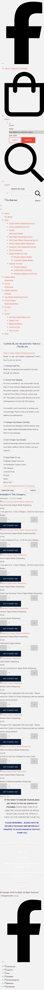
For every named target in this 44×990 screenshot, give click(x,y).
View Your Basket (10, 486)
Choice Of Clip (14, 327)
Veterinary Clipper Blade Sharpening (14, 637)
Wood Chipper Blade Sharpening (21, 243)
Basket (15, 140)
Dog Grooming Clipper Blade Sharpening (15, 505)
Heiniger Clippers (20, 267)
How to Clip (14, 330)
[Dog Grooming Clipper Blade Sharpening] (16, 502)
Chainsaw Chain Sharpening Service (22, 247)
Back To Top (4, 796)
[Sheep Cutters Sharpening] (11, 715)
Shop (6, 220)
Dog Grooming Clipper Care (19, 317)
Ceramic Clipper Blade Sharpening (13, 612)
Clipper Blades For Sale (18, 253)
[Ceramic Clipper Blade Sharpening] (14, 608)
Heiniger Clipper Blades (23, 257)
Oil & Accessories (15, 250)
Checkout (28, 140)
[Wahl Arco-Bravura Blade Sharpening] (15, 746)
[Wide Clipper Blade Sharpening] (13, 583)
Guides (7, 314)
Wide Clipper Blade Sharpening (12, 587)
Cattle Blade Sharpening (9, 661)
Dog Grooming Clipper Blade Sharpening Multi (17, 533)
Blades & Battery (16, 324)
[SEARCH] (38, 193)
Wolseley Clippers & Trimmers (25, 274)
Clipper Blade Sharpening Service (22, 223)
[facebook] (24, 63)
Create (16, 896)
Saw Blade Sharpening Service (21, 237)
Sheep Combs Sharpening (10, 686)
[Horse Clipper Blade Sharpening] (13, 555)
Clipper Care (14, 320)
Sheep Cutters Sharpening (10, 718)
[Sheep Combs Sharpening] (11, 683)
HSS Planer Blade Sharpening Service (23, 240)
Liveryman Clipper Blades (23, 260)
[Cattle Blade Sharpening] (10, 658)
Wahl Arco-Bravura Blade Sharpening (14, 750)
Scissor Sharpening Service (19, 227)
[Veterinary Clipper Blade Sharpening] (15, 633)
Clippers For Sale (15, 264)
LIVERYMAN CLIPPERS (23, 270)
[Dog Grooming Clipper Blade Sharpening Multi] (18, 530)
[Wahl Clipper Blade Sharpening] (13, 771)
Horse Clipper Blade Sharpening (12, 558)
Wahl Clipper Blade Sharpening (12, 775)
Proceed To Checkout (26, 486)
